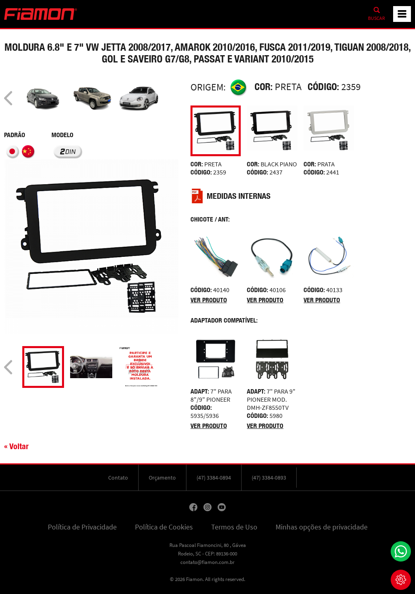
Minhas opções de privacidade (322, 527)
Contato (118, 477)
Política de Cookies (164, 527)
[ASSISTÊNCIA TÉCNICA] (401, 580)
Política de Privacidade (82, 527)
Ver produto (208, 300)
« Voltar (16, 446)
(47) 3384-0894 (214, 477)
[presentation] (8, 98)
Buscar (376, 18)
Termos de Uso (234, 527)
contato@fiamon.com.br (207, 562)
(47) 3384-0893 (269, 477)
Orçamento (162, 477)
